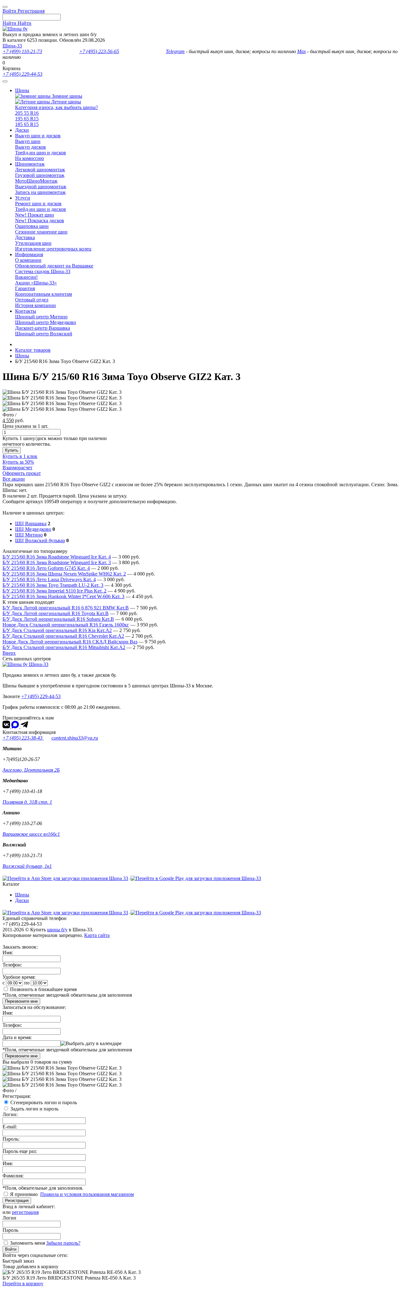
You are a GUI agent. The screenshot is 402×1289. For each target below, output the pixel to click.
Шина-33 (12, 45)
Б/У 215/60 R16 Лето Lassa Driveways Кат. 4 (49, 579)
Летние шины (65, 101)
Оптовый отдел (31, 299)
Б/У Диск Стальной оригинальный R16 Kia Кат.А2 (57, 630)
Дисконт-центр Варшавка (42, 328)
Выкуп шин (28, 141)
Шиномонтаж (30, 164)
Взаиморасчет (17, 467)
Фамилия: (13, 1175)
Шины (22, 90)
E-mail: (10, 1126)
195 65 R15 (27, 118)
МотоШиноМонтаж (36, 181)
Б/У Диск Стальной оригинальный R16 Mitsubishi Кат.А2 (64, 647)
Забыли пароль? (63, 1243)
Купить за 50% (18, 462)
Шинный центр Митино (41, 316)
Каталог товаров (33, 350)
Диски (22, 130)
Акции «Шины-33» (36, 282)
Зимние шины (66, 96)
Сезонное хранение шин (41, 231)
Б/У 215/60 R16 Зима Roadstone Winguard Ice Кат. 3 (57, 562)
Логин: (10, 1114)
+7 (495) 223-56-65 (99, 51)
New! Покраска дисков (39, 220)
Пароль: (11, 1139)
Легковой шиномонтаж (40, 169)
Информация (29, 254)
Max (301, 51)
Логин (9, 1217)
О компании (28, 260)
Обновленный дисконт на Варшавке (54, 265)
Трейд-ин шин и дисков (40, 152)
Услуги (22, 198)
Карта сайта (97, 935)
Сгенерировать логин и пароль (43, 1102)
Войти (10, 1249)
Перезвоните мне (21, 1001)
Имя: (8, 952)
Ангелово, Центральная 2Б (31, 770)
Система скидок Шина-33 (42, 271)
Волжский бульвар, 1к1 (27, 866)
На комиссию (29, 158)
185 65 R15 (27, 124)
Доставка (25, 237)
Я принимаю (24, 1194)
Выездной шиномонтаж (40, 186)
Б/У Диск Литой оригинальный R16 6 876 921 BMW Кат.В (66, 607)
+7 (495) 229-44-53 (22, 74)
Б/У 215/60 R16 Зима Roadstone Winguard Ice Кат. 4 (57, 556)
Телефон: (12, 964)
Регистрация (17, 1200)
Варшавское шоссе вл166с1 (31, 834)
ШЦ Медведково (33, 529)
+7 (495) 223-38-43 (23, 738)
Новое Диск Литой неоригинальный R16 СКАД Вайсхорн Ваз (70, 641)
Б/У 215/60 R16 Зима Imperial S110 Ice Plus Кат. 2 (54, 590)
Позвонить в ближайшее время (43, 989)
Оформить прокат (22, 473)
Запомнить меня (27, 1243)
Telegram (175, 51)
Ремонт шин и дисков (38, 203)
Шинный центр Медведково (45, 322)
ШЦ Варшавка (30, 523)
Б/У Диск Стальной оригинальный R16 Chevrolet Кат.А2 (63, 636)
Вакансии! (26, 277)
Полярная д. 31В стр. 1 (27, 802)
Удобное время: (19, 977)
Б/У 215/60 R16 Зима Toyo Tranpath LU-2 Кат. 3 (53, 585)
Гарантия (25, 288)
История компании (35, 305)
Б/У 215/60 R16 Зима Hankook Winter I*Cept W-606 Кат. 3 (63, 596)
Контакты (25, 311)
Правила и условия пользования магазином (87, 1194)
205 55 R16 (27, 113)
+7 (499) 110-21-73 (22, 51)
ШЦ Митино (29, 534)
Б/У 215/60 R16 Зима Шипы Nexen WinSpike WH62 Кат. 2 (64, 573)
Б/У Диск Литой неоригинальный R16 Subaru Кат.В (58, 619)
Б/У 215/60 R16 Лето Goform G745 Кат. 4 (46, 568)
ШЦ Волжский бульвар (40, 540)
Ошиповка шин (32, 226)
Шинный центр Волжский (43, 333)
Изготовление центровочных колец (53, 248)
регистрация (25, 1212)
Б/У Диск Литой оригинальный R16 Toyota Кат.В (56, 613)
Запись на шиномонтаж (40, 192)
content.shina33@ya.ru (75, 738)
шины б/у (57, 929)
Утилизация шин (33, 243)
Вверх (9, 653)
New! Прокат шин (34, 215)
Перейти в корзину (23, 1283)
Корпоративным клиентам (43, 294)
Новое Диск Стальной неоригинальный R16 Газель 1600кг (66, 624)
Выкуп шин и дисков (38, 135)
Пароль (10, 1230)
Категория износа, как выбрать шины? (56, 107)
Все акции (14, 479)
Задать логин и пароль (34, 1108)
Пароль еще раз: (20, 1151)
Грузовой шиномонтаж (39, 175)
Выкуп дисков (30, 147)
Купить (11, 450)
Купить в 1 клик (20, 456)
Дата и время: (17, 1037)
